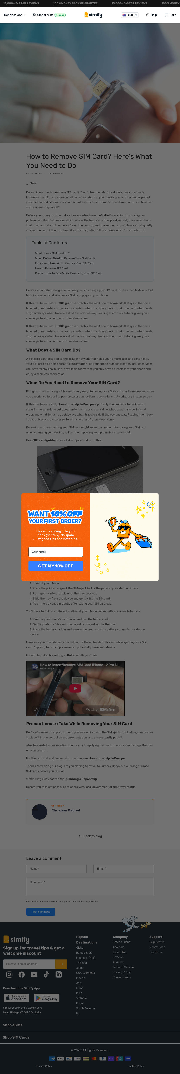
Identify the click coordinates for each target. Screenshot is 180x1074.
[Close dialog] (150, 504)
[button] (15, 15)
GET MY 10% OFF (55, 565)
